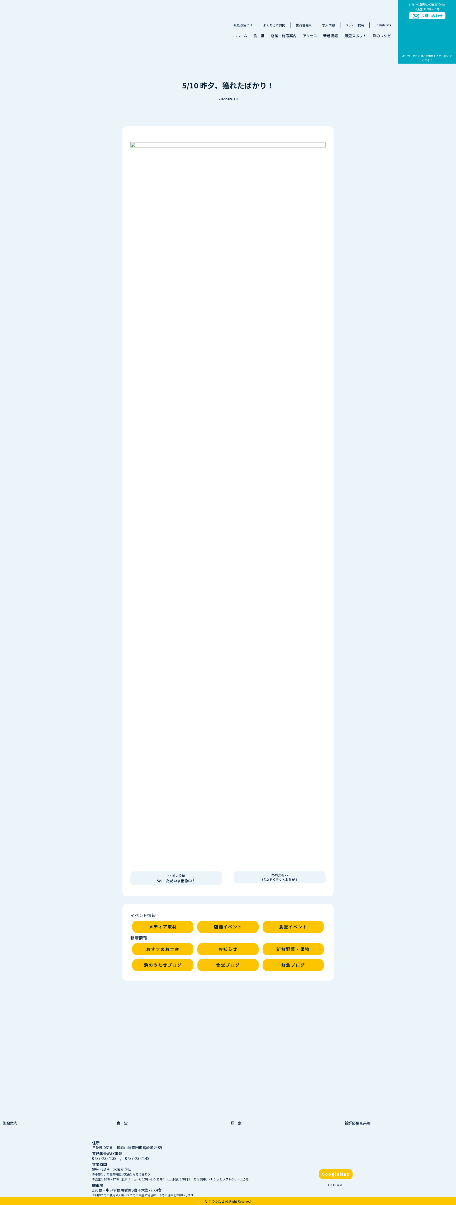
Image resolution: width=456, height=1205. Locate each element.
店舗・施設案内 (284, 35)
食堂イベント (293, 926)
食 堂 (258, 35)
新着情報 (330, 35)
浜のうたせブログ (163, 965)
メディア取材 (163, 926)
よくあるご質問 (274, 25)
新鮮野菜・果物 (293, 949)
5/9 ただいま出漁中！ (176, 878)
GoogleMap (336, 1174)
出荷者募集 (304, 25)
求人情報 (328, 25)
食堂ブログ (228, 965)
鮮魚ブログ (293, 965)
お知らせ (228, 949)
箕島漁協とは (243, 25)
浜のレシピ (382, 35)
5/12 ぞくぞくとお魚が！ (280, 877)
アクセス (310, 35)
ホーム (241, 35)
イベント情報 (143, 915)
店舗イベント (228, 926)
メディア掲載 (354, 25)
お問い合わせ (432, 15)
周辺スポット (355, 35)
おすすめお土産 (162, 949)
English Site (383, 25)
